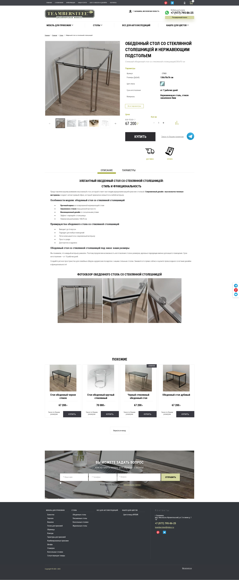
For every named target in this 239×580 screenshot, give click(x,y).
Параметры (128, 170)
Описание (107, 170)
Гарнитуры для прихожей (56, 537)
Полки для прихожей (55, 526)
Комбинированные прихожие (58, 541)
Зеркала (50, 518)
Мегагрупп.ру (187, 568)
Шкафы (50, 544)
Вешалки (50, 522)
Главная (47, 35)
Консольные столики (55, 552)
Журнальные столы (80, 526)
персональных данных (132, 485)
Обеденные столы (79, 515)
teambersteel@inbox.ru (164, 527)
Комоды (50, 533)
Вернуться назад (119, 431)
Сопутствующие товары (56, 556)
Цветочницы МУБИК (130, 515)
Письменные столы (80, 518)
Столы (61, 35)
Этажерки (51, 548)
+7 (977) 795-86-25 (182, 13)
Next (115, 123)
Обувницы (51, 530)
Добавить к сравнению (177, 123)
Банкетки (50, 515)
